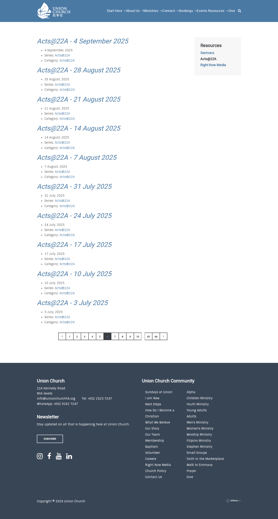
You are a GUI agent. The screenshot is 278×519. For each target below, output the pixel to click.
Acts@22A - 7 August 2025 (76, 158)
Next (163, 336)
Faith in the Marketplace (205, 459)
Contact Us (153, 477)
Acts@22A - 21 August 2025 (78, 99)
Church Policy (155, 471)
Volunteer (152, 453)
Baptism (151, 447)
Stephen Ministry (199, 447)
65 (148, 336)
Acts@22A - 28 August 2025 (78, 70)
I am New (152, 398)
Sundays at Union (158, 392)
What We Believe (157, 422)
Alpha (191, 392)
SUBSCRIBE (50, 439)
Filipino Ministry (199, 441)
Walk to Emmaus (200, 465)
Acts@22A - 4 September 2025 (82, 41)
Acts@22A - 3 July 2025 (72, 303)
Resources (211, 45)
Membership (154, 441)
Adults (191, 416)
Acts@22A (62, 55)
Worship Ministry (199, 435)
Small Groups (197, 453)
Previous (62, 336)
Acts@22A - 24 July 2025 (74, 216)
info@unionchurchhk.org (56, 399)
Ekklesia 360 (233, 501)
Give (190, 477)
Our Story (152, 429)
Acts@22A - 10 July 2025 (74, 274)
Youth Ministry (198, 404)
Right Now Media (213, 65)
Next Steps (153, 404)
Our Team (152, 435)
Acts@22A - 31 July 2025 (74, 187)
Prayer (191, 471)
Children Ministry (200, 398)
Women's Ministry (200, 429)
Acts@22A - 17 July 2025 (74, 245)
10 (137, 336)
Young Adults (197, 410)
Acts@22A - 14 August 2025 (78, 128)
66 (156, 336)
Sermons (207, 53)
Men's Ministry (197, 422)
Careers (150, 459)
